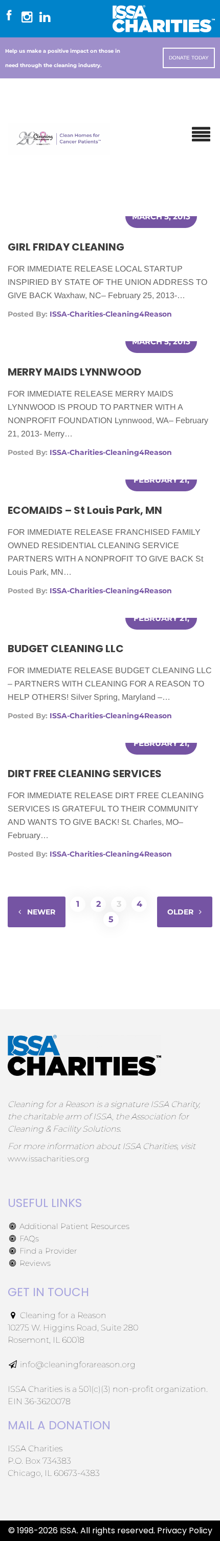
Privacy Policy (184, 1530)
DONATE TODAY (189, 57)
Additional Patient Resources (73, 1226)
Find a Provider (47, 1251)
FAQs (28, 1238)
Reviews (34, 1263)
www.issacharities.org (48, 1158)
